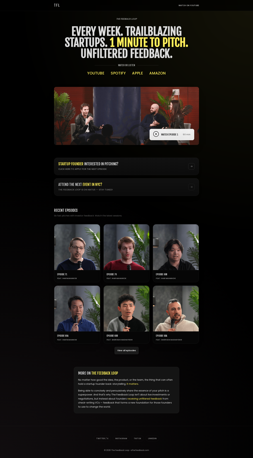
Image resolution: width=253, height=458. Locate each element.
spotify (118, 73)
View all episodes (126, 350)
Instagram (121, 438)
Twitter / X (102, 438)
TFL (57, 5)
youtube (95, 73)
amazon (157, 73)
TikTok (137, 438)
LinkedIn (152, 438)
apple (137, 73)
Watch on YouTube (189, 5)
